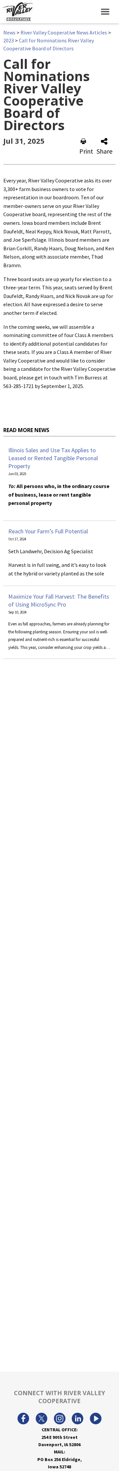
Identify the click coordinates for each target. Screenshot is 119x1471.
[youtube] (95, 1419)
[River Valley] (16, 11)
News (9, 32)
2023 (8, 40)
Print (86, 151)
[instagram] (59, 1419)
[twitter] (41, 1419)
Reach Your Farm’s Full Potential (48, 531)
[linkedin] (77, 1419)
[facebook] (23, 1419)
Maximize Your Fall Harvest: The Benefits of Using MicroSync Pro (58, 600)
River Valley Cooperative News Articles (63, 32)
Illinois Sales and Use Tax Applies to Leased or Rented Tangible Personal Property (53, 458)
